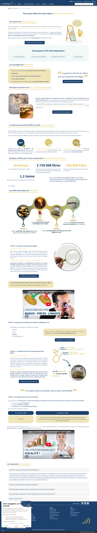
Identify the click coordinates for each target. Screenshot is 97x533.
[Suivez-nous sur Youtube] (82, 503)
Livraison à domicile (53, 514)
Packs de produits (53, 511)
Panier (94, 1)
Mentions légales (36, 529)
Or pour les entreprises (54, 518)
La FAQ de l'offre (78, 57)
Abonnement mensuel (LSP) (55, 512)
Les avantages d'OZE (19, 57)
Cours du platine (32, 518)
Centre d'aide (72, 509)
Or (14, 4)
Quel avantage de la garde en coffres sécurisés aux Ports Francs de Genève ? (32, 494)
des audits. (42, 377)
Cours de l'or (31, 515)
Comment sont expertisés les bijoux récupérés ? (23, 485)
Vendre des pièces (73, 515)
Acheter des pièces (73, 514)
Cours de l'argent (32, 517)
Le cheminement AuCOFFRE (38, 57)
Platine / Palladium (29, 4)
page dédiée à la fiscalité (35, 426)
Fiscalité (71, 511)
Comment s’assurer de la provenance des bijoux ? (24, 470)
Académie (51, 4)
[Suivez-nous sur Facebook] (88, 503)
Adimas (13, 186)
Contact (73, 1)
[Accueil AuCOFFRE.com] (7, 3)
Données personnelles (45, 529)
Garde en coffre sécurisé (74, 512)
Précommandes (53, 509)
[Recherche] (94, 4)
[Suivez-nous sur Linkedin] (85, 503)
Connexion (80, 1)
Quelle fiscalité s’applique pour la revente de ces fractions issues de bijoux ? (32, 489)
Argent (19, 4)
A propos (44, 4)
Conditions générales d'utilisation (57, 529)
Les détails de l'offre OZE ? (58, 57)
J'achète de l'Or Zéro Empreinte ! (34, 42)
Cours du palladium (32, 520)
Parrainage (52, 517)
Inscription (88, 1)
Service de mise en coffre (54, 515)
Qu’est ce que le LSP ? (15, 499)
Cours (37, 4)
